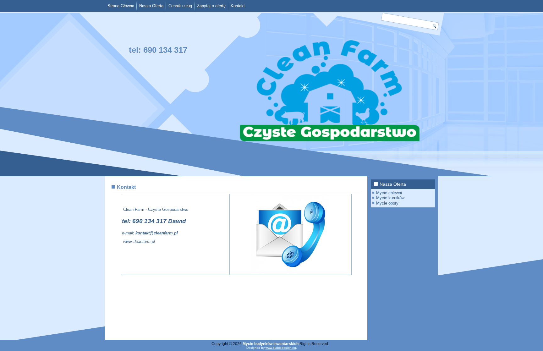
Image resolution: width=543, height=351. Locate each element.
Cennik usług (180, 5)
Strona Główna (120, 5)
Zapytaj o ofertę (211, 5)
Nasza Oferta (151, 5)
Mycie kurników (390, 197)
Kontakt (238, 5)
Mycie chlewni (389, 192)
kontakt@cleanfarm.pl (156, 233)
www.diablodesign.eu (281, 347)
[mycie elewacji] (122, 241)
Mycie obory (387, 203)
